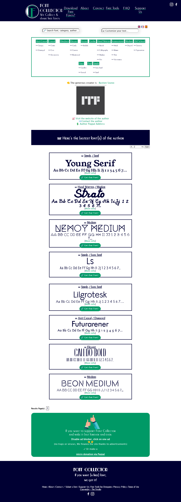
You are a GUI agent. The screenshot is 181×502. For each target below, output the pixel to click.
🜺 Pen (99, 60)
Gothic (92, 41)
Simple (96, 63)
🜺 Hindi (115, 46)
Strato (90, 194)
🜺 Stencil (82, 72)
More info (90, 173)
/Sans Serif (95, 254)
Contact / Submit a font (66, 487)
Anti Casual (41, 41)
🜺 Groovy (138, 46)
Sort (147, 147)
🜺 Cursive (74, 50)
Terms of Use (133, 487)
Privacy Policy (120, 487)
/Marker (100, 187)
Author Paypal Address (92, 124)
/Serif (95, 155)
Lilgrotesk (90, 294)
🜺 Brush (100, 46)
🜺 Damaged (40, 50)
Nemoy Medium (90, 229)
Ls (90, 261)
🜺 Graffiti (82, 68)
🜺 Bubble (84, 46)
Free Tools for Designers (101, 487)
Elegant (73, 41)
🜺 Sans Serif (98, 68)
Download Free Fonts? (70, 11)
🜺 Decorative (53, 55)
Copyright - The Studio (90, 489)
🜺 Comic (51, 46)
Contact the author (92, 121)
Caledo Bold (90, 353)
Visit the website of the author (92, 119)
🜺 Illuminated (75, 55)
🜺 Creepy (39, 46)
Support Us (140, 9)
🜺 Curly (73, 46)
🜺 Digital (128, 46)
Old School (139, 41)
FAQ (126, 8)
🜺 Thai (114, 55)
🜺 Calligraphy (102, 50)
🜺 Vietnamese (117, 60)
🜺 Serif (96, 72)
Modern (129, 41)
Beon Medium (90, 383)
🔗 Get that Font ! (90, 178)
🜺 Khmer (115, 50)
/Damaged (98, 318)
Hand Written (103, 41)
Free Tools (112, 8)
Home (44, 487)
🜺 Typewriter (139, 50)
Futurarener (90, 324)
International (118, 41)
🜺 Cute (51, 50)
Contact (98, 8)
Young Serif (90, 163)
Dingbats (64, 41)
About (84, 8)
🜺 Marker (101, 55)
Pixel (90, 63)
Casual (52, 41)
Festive (84, 41)
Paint (81, 63)
